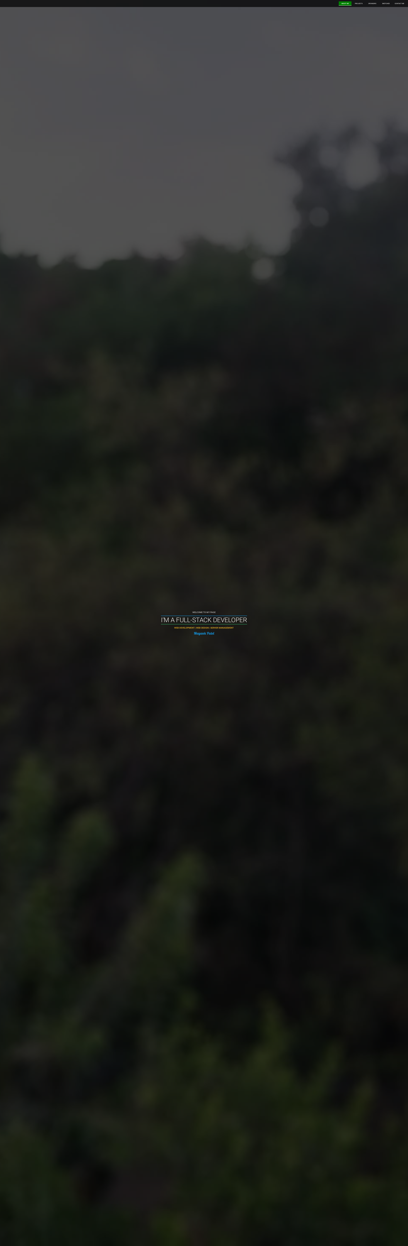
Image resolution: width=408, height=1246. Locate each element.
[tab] (345, 3)
